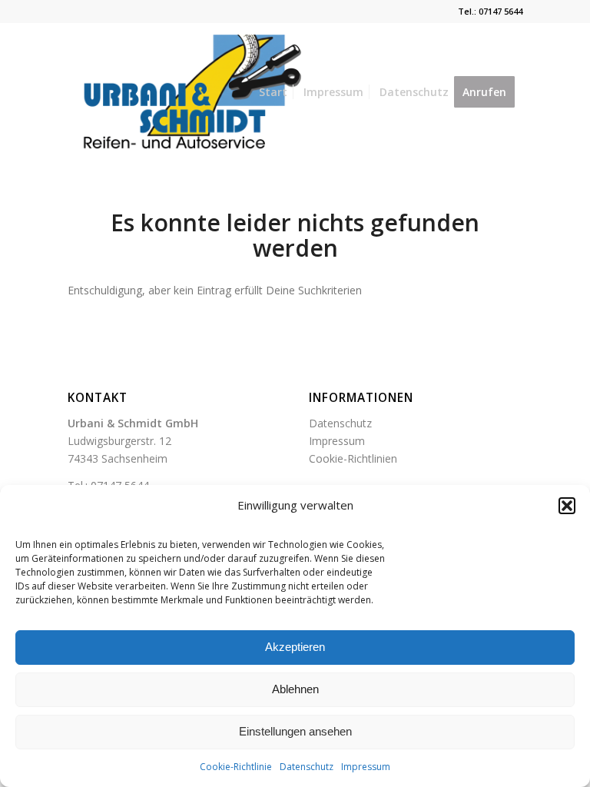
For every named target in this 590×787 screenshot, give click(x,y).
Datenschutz (306, 766)
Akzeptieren (295, 646)
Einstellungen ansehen (295, 731)
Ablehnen (295, 689)
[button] (567, 505)
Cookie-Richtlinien (353, 458)
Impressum (365, 766)
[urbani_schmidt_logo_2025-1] (189, 92)
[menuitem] (273, 92)
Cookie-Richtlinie (236, 766)
